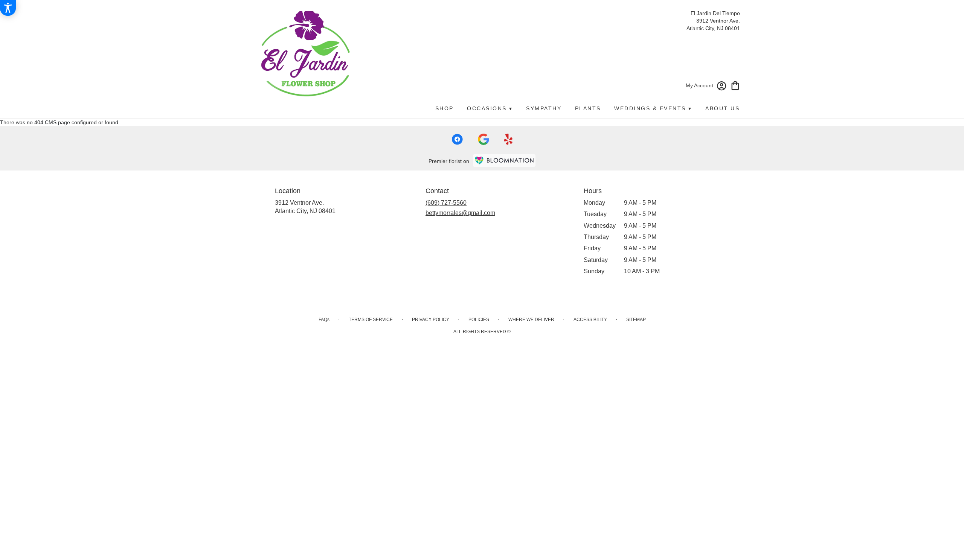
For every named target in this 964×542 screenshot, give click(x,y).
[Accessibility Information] (8, 8)
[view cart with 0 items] (735, 85)
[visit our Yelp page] (508, 139)
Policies (478, 319)
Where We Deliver (531, 319)
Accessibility (590, 319)
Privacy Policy (430, 319)
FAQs (324, 319)
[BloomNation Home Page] (504, 160)
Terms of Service (371, 319)
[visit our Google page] (483, 139)
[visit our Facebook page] (457, 139)
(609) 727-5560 (446, 202)
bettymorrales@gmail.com (460, 213)
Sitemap (636, 319)
